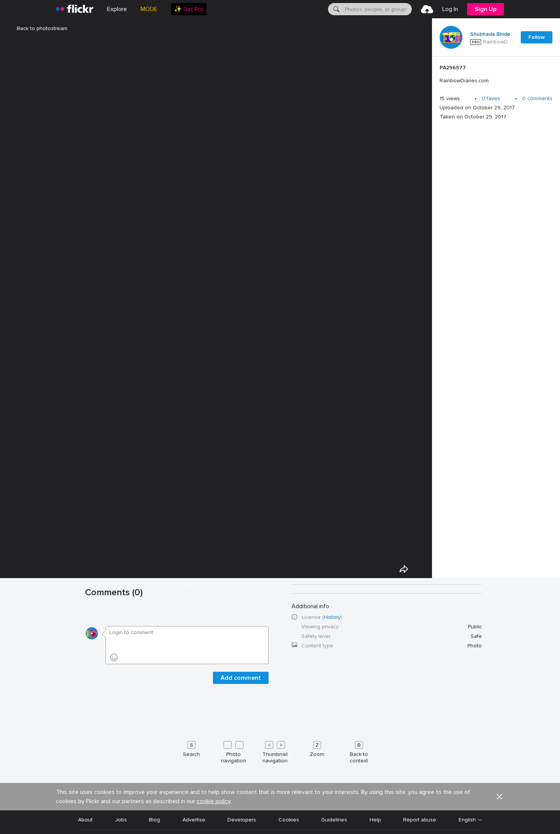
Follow (536, 37)
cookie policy (213, 801)
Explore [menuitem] (117, 9)
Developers (241, 819)
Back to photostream (42, 28)
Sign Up (485, 9)
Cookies (288, 819)
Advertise (193, 819)
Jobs (121, 819)
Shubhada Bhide (490, 34)
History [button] (332, 617)
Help (375, 819)
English (467, 820)
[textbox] (377, 9)
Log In (450, 9)
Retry (191, 586)
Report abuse (419, 819)
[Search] (336, 9)
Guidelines (334, 819)
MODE (149, 9)
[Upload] (427, 9)
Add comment (241, 678)
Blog (154, 819)
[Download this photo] (421, 569)
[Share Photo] (404, 569)
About (85, 819)
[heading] (74, 9)
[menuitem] (189, 9)
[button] (499, 796)
